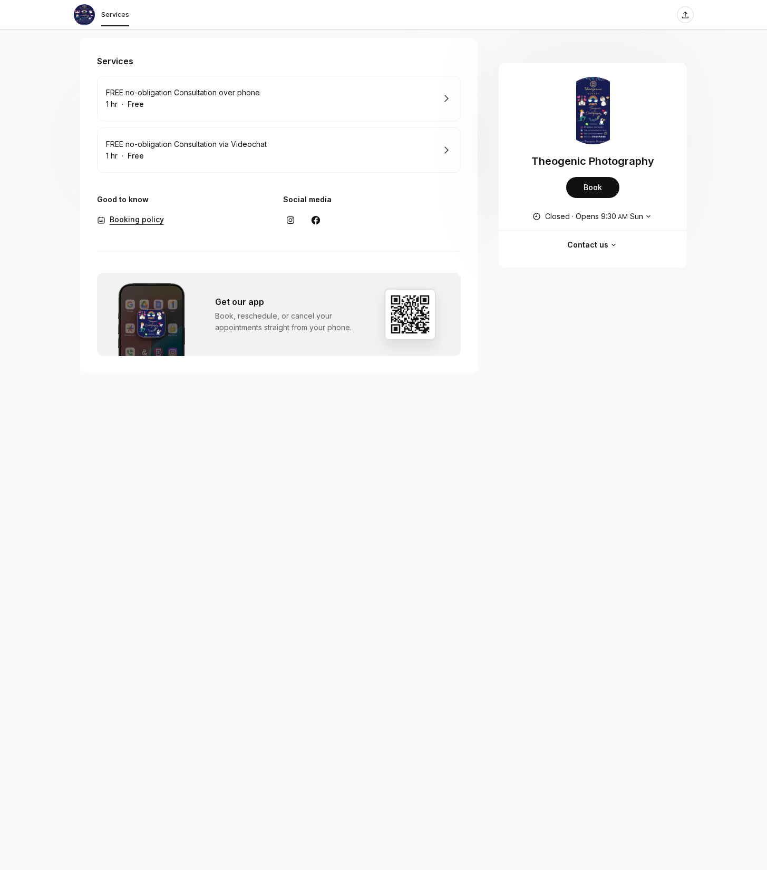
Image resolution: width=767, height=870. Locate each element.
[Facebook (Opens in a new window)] (315, 220)
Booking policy (137, 219)
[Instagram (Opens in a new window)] (290, 220)
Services (115, 14)
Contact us (587, 244)
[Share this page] (685, 14)
